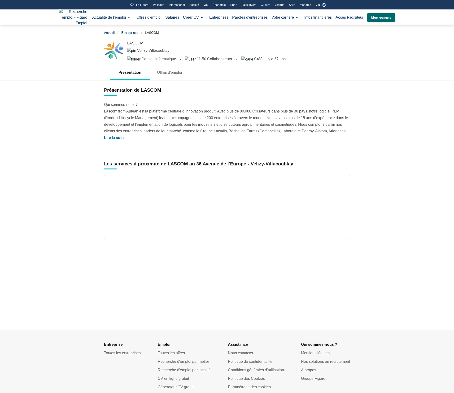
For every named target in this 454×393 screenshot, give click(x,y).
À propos (308, 370)
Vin (318, 5)
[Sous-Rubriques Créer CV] (202, 17)
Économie (220, 5)
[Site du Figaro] (132, 4)
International (177, 5)
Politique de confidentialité (250, 361)
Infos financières (318, 17)
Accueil (109, 33)
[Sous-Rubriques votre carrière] (297, 17)
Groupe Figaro (313, 378)
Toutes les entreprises (122, 353)
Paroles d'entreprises (250, 17)
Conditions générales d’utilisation (256, 370)
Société (194, 5)
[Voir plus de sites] (324, 5)
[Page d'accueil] (73, 17)
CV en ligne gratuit (173, 378)
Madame (306, 5)
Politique (159, 5)
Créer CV (191, 17)
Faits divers (249, 5)
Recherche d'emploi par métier (183, 361)
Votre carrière (282, 17)
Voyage (280, 5)
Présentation (129, 72)
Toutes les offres (171, 353)
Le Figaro (142, 5)
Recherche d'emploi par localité (184, 370)
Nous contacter (240, 353)
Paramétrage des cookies (249, 387)
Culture (266, 5)
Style (292, 5)
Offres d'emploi (149, 17)
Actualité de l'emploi (109, 17)
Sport (234, 5)
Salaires (172, 17)
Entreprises (218, 17)
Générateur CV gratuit (176, 387)
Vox (206, 5)
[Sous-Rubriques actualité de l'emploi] (129, 17)
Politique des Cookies (246, 378)
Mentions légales (315, 353)
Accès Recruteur (349, 17)
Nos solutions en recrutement (325, 361)
